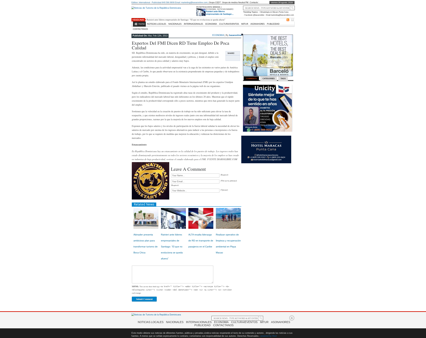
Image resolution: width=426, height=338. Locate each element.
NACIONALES (175, 23)
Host (274, 336)
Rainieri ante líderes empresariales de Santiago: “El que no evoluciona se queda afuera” (186, 19)
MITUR (244, 23)
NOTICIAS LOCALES (156, 23)
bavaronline (235, 35)
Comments (251, 78)
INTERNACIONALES (193, 23)
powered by (266, 336)
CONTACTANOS (140, 28)
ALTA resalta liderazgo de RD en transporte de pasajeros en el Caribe (200, 240)
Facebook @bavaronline (254, 15)
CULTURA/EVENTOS (229, 23)
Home (141, 23)
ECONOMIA (211, 9)
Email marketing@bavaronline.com (280, 15)
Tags (283, 78)
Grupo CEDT (215, 2)
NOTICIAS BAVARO (225, 9)
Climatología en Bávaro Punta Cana (274, 12)
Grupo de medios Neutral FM (235, 2)
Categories (269, 78)
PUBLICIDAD (273, 23)
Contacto (254, 2)
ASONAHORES (257, 23)
